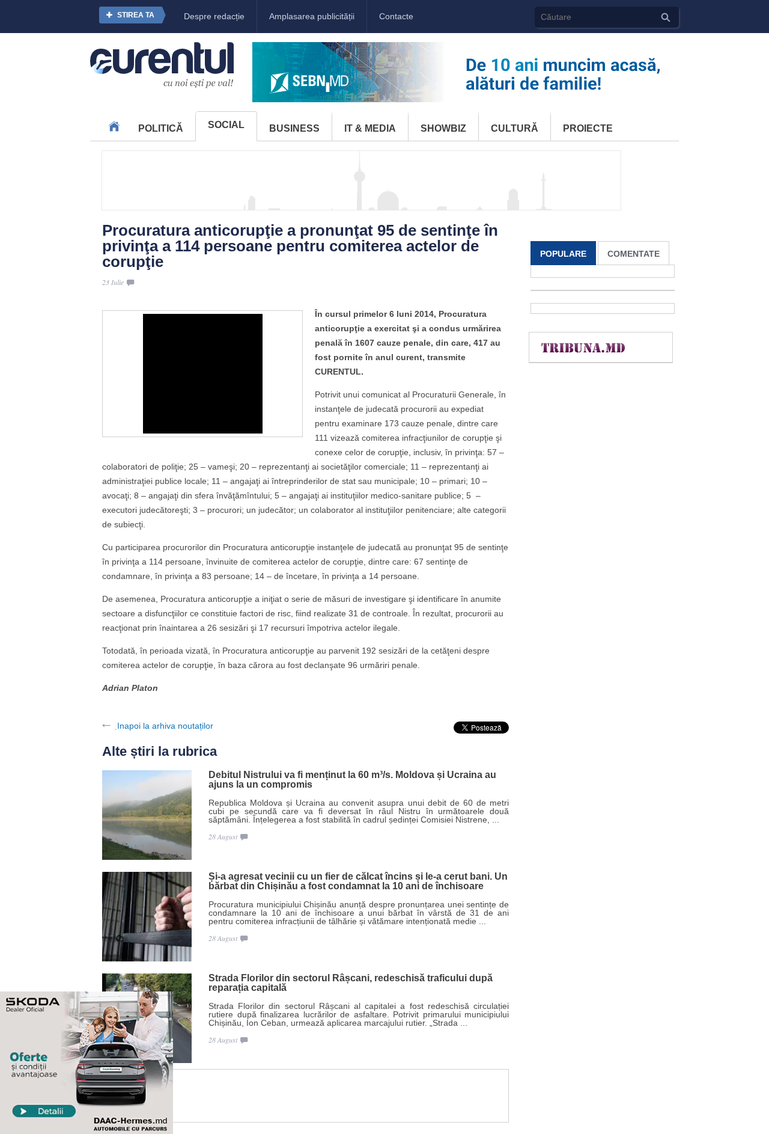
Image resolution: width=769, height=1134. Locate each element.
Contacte (396, 16)
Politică (160, 128)
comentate (633, 254)
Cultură (514, 128)
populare (563, 254)
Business (294, 128)
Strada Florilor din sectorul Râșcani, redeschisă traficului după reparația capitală (350, 983)
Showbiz (443, 128)
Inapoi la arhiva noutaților (165, 726)
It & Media (370, 128)
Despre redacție (214, 16)
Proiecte (588, 128)
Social (226, 125)
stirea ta (135, 15)
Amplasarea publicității (311, 16)
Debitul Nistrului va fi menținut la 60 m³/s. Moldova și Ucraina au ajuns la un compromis (352, 779)
